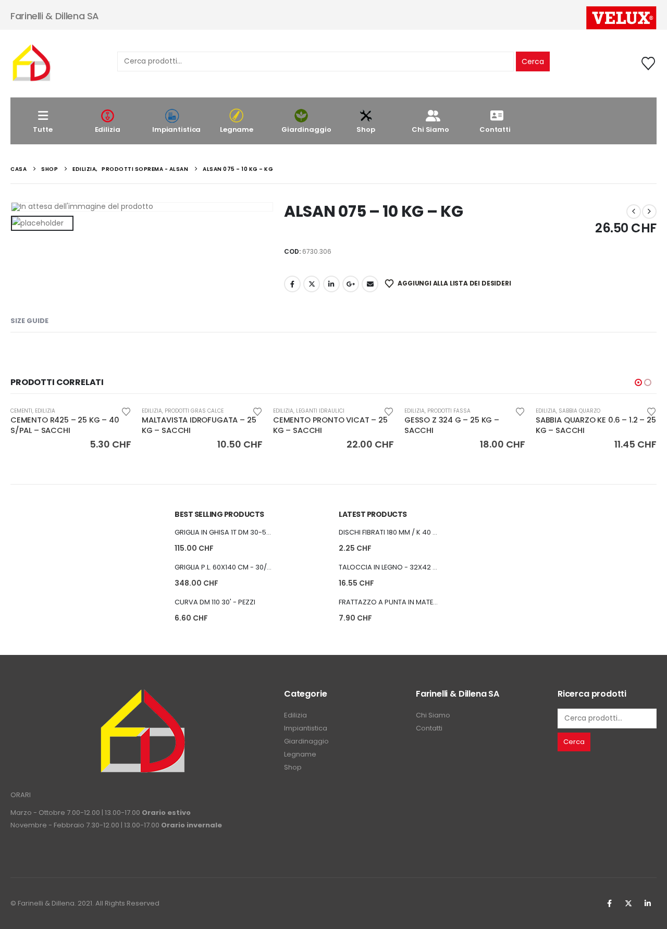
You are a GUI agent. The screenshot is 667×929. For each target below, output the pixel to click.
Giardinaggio (306, 129)
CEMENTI (21, 411)
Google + (350, 284)
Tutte (42, 129)
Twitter (628, 903)
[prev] (633, 211)
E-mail (370, 284)
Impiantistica (176, 129)
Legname (236, 129)
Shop (365, 129)
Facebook (292, 284)
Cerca (533, 61)
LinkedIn (331, 284)
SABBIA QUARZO (579, 411)
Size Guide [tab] (29, 321)
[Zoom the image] (142, 694)
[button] (638, 382)
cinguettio (311, 284)
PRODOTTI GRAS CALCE (194, 411)
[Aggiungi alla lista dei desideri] (126, 410)
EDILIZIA (45, 411)
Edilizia (107, 129)
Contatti (495, 129)
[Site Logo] (31, 63)
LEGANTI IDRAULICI (320, 411)
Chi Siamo (430, 129)
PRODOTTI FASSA (449, 411)
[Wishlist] (648, 63)
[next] (649, 211)
